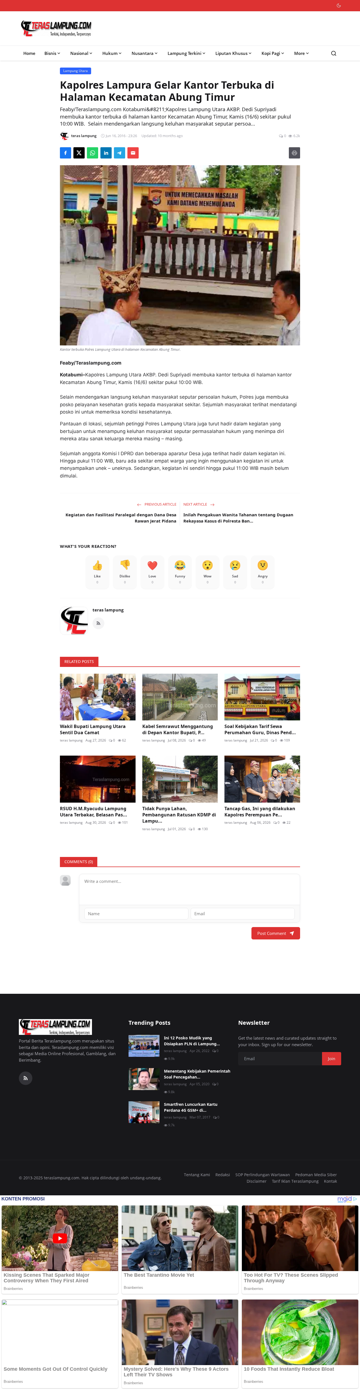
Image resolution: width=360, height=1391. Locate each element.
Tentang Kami (197, 1174)
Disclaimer (257, 1181)
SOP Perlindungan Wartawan (262, 1174)
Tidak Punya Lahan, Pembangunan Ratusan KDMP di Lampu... (179, 814)
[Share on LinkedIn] (106, 152)
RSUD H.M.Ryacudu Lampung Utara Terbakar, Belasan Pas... (93, 811)
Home (29, 53)
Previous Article (160, 504)
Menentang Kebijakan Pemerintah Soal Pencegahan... (197, 1074)
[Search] (333, 53)
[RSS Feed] (98, 623)
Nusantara (143, 53)
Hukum (110, 53)
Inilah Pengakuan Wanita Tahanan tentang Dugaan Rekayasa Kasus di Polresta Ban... (238, 518)
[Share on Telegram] (119, 152)
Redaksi (222, 1174)
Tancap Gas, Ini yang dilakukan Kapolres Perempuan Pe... (259, 811)
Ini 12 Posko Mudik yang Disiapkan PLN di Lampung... (192, 1040)
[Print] (294, 152)
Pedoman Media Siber (316, 1174)
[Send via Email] (133, 152)
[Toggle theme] (338, 5)
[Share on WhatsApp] (92, 152)
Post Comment (271, 933)
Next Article (195, 504)
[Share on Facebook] (65, 152)
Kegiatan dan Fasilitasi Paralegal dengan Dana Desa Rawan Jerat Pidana (121, 518)
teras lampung (108, 610)
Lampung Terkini (184, 53)
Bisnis (50, 53)
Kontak (330, 1181)
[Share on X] (79, 152)
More (299, 53)
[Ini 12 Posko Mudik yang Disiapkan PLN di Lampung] (144, 1046)
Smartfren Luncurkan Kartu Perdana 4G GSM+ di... (190, 1107)
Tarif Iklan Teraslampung (295, 1181)
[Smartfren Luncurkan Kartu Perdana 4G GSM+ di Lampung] (144, 1112)
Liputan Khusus (231, 53)
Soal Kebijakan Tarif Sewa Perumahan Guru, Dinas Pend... (260, 729)
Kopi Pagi (271, 53)
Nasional (79, 53)
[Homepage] (56, 28)
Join (331, 1058)
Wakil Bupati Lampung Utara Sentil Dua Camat (93, 729)
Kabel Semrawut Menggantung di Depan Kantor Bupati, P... (177, 729)
